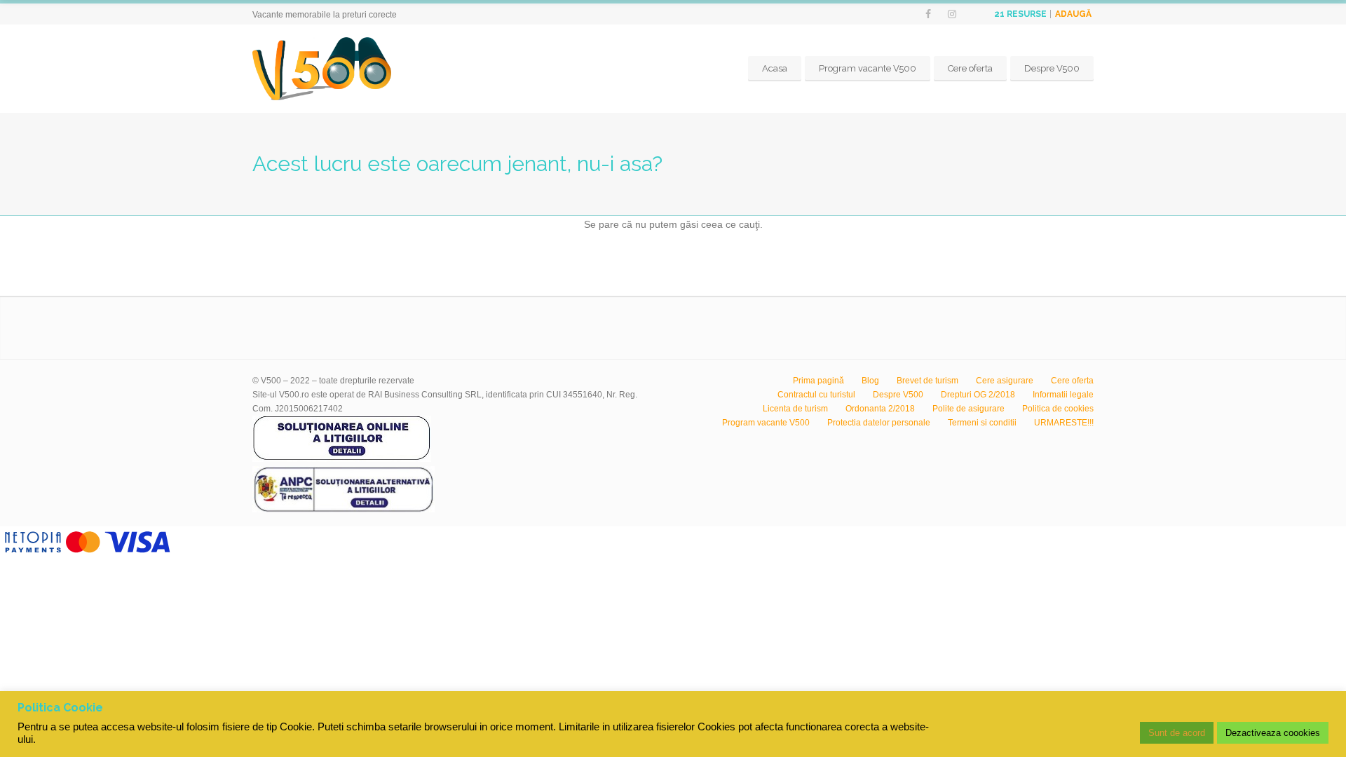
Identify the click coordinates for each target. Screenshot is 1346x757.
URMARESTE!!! (1064, 423)
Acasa (774, 68)
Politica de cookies (1058, 409)
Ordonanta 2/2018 (880, 409)
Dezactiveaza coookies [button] (1272, 733)
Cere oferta (970, 68)
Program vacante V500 (867, 68)
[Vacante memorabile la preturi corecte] (321, 68)
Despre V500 (1052, 68)
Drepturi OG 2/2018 (978, 395)
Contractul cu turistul (816, 395)
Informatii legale (1063, 395)
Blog (870, 381)
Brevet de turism (927, 381)
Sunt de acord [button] (1176, 733)
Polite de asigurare (968, 409)
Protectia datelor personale (878, 423)
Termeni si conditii (982, 423)
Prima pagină (818, 381)
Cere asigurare (1004, 381)
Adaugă (1073, 14)
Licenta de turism (795, 409)
